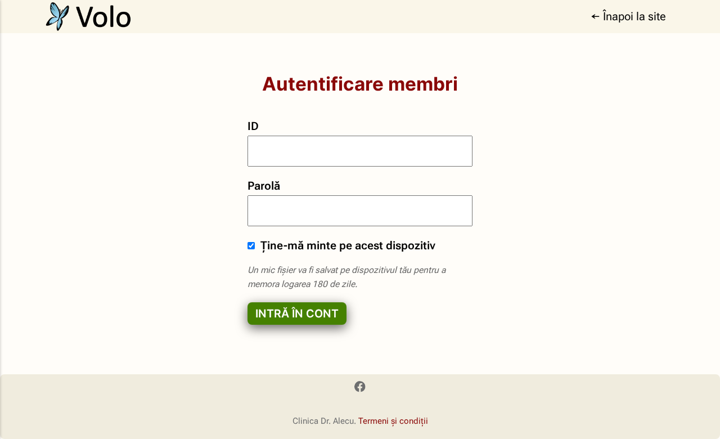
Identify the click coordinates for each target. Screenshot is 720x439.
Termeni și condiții (393, 421)
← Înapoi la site (628, 16)
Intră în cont (297, 313)
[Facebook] (360, 388)
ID (253, 126)
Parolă (264, 186)
